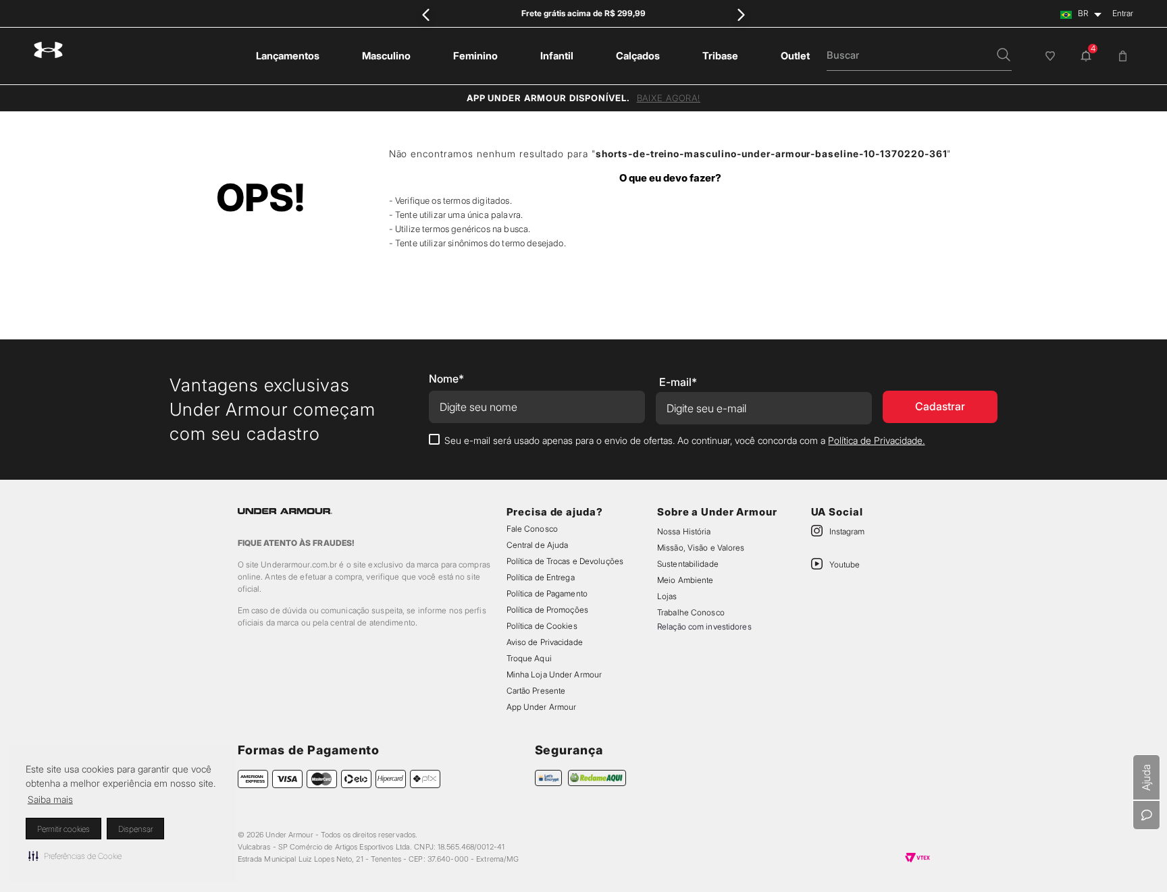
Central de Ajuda (538, 545)
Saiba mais (50, 799)
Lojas (667, 596)
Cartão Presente (536, 691)
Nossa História (684, 531)
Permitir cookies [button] (63, 829)
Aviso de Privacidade (545, 642)
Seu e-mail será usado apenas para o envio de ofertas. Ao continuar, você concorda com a (684, 440)
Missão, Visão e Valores (701, 547)
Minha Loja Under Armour (554, 674)
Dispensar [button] (135, 829)
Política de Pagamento (547, 593)
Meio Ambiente (685, 580)
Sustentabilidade (688, 564)
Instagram (846, 531)
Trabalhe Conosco (691, 612)
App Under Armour (542, 707)
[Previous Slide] (426, 14)
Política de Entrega (541, 577)
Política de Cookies (542, 626)
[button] (75, 855)
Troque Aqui (529, 658)
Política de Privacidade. (876, 440)
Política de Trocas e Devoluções (565, 561)
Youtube (844, 564)
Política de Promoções (547, 610)
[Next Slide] (740, 14)
